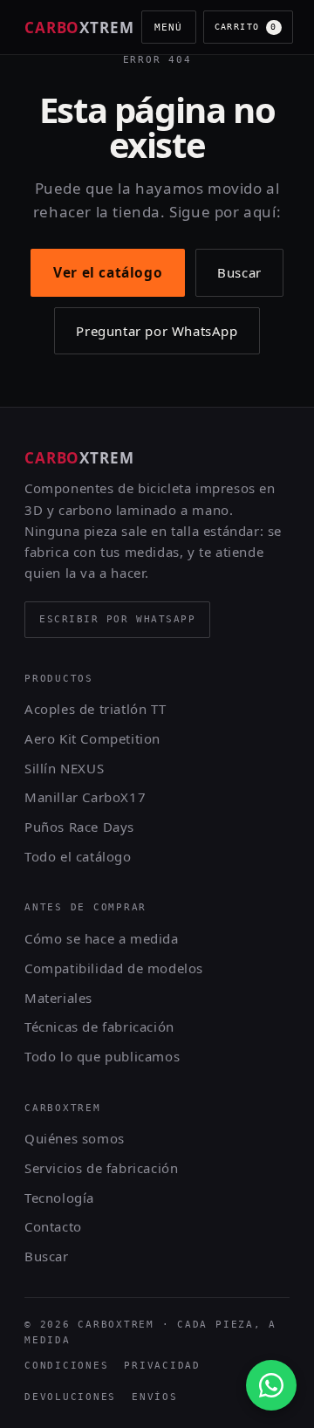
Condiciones (66, 1365)
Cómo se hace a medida (101, 938)
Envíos (155, 1397)
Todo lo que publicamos (102, 1056)
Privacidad (162, 1365)
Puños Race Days (79, 826)
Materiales (58, 997)
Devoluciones (70, 1397)
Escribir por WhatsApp (117, 619)
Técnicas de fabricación (99, 1026)
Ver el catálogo (107, 272)
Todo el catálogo (78, 856)
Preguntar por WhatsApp (156, 331)
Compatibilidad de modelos (113, 968)
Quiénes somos (74, 1138)
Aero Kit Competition (92, 738)
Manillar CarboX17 (85, 797)
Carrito (246, 26)
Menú (168, 27)
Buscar (239, 272)
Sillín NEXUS (64, 768)
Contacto (53, 1226)
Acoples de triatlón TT (95, 708)
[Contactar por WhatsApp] (271, 1385)
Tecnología (59, 1197)
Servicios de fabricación (101, 1168)
